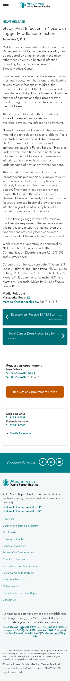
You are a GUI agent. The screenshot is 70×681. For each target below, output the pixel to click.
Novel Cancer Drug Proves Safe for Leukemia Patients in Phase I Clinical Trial (37, 336)
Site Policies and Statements (20, 566)
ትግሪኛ (37, 633)
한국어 (33, 630)
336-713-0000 (17, 425)
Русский (18, 633)
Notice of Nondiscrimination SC (22, 511)
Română (8, 633)
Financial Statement (14, 545)
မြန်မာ (23, 627)
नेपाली (51, 630)
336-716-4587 (17, 417)
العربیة (15, 627)
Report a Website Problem (18, 572)
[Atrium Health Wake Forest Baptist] (35, 483)
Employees (9, 532)
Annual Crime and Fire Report (20, 593)
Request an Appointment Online (35, 392)
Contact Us (9, 599)
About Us (8, 518)
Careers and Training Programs (21, 525)
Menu (6, 4)
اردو (57, 633)
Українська (47, 633)
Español (7, 627)
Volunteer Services (14, 579)
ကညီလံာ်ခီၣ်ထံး (20, 630)
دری (39, 627)
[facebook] (43, 462)
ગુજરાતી (56, 627)
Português (60, 630)
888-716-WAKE (18, 377)
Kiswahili (29, 633)
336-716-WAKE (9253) (22, 373)
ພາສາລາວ (42, 630)
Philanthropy (10, 586)
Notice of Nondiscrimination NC (22, 507)
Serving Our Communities (18, 552)
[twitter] (51, 462)
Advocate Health (13, 539)
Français (47, 627)
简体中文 (31, 627)
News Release (14, 22)
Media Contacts (20, 433)
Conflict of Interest (14, 559)
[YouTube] (59, 462)
